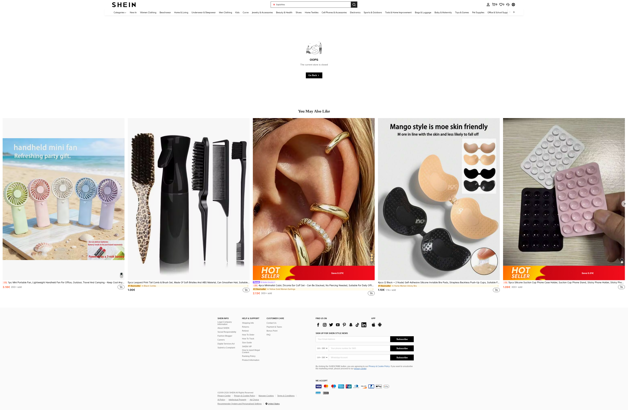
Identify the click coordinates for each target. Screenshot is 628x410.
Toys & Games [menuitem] (462, 12)
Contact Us (271, 323)
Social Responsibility (227, 332)
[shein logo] (124, 4)
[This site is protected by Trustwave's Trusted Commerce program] (318, 393)
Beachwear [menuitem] (165, 12)
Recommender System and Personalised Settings (240, 404)
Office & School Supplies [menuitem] (499, 12)
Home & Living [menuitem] (181, 12)
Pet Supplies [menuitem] (478, 12)
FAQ (268, 335)
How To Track (248, 339)
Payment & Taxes (274, 327)
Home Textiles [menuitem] (311, 12)
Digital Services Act (226, 344)
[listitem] (63, 207)
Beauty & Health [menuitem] (284, 12)
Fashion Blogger (225, 336)
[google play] (379, 326)
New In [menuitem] (133, 12)
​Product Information (250, 360)
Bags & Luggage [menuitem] (423, 12)
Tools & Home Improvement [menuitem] (398, 12)
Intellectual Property (237, 400)
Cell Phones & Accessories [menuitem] (334, 12)
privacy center (360, 368)
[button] (508, 5)
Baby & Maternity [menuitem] (443, 12)
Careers (221, 340)
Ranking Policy (248, 356)
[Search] (354, 4)
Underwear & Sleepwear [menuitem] (204, 12)
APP (373, 318)
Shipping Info (248, 323)
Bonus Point (272, 331)
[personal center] (488, 5)
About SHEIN (223, 328)
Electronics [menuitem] (355, 12)
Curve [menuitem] (246, 12)
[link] (494, 4)
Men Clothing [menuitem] (225, 12)
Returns (245, 327)
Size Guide (247, 342)
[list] (342, 324)
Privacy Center (224, 396)
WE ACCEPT (321, 381)
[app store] (373, 326)
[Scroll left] (510, 12)
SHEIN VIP (247, 346)
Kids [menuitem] (237, 12)
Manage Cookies (266, 396)
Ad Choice (254, 400)
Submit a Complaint (226, 348)
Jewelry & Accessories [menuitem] (262, 12)
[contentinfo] (365, 386)
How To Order (248, 335)
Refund (245, 331)
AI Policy (221, 400)
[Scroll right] (514, 12)
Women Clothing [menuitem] (148, 12)
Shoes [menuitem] (299, 12)
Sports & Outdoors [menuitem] (373, 12)
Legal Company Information (225, 323)
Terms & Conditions (286, 396)
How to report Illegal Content (251, 351)
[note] (314, 273)
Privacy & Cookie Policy (379, 366)
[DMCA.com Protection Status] (326, 393)
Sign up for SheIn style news (332, 333)
